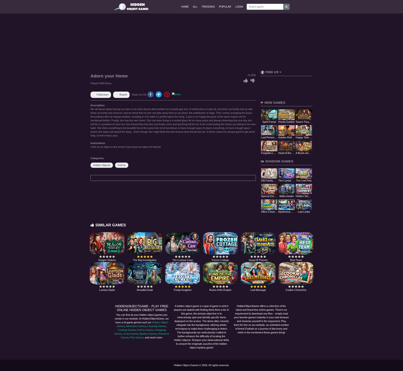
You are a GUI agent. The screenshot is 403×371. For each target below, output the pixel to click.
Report (123, 94)
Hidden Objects (101, 165)
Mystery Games (148, 333)
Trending (208, 6)
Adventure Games (136, 326)
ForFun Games (145, 330)
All (195, 6)
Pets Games (137, 337)
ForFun (122, 165)
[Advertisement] (201, 42)
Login (239, 6)
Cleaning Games (156, 326)
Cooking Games (127, 330)
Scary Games (131, 333)
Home (185, 6)
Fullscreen (102, 94)
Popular (225, 6)
